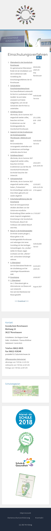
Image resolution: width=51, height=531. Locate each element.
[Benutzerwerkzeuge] (39, 57)
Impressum (25, 513)
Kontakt (39, 518)
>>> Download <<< (22, 301)
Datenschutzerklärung (19, 518)
